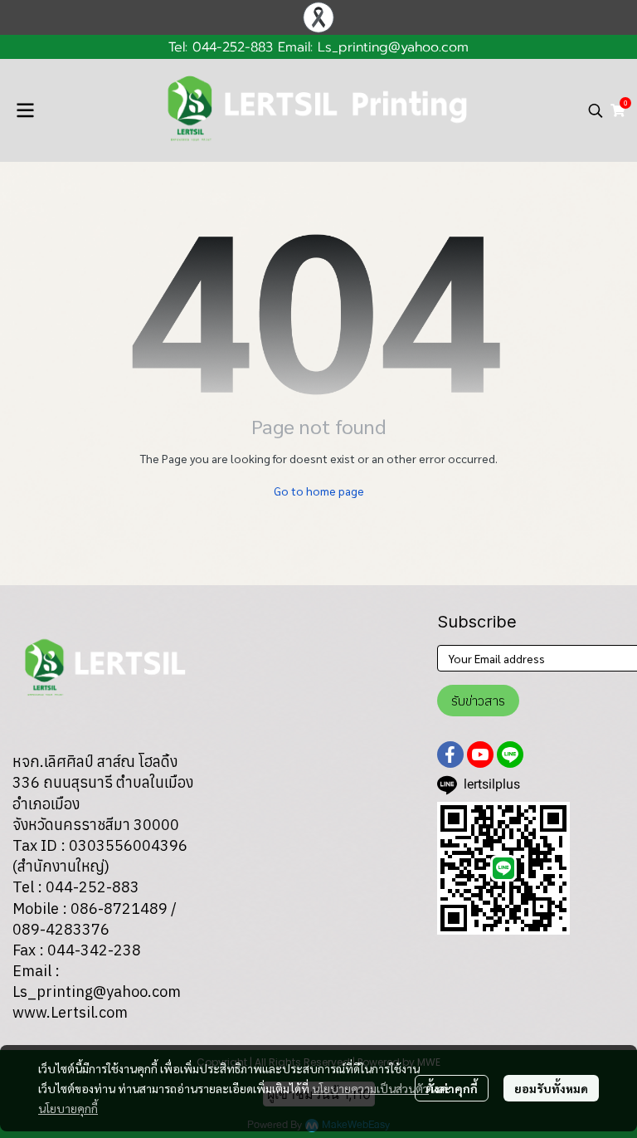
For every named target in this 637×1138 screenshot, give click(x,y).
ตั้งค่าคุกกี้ (451, 1088)
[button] (595, 110)
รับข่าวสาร (478, 700)
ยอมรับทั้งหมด (551, 1088)
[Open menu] (24, 110)
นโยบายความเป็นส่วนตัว (370, 1088)
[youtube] (480, 754)
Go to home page (319, 490)
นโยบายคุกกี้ (68, 1108)
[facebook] (450, 754)
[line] (510, 754)
